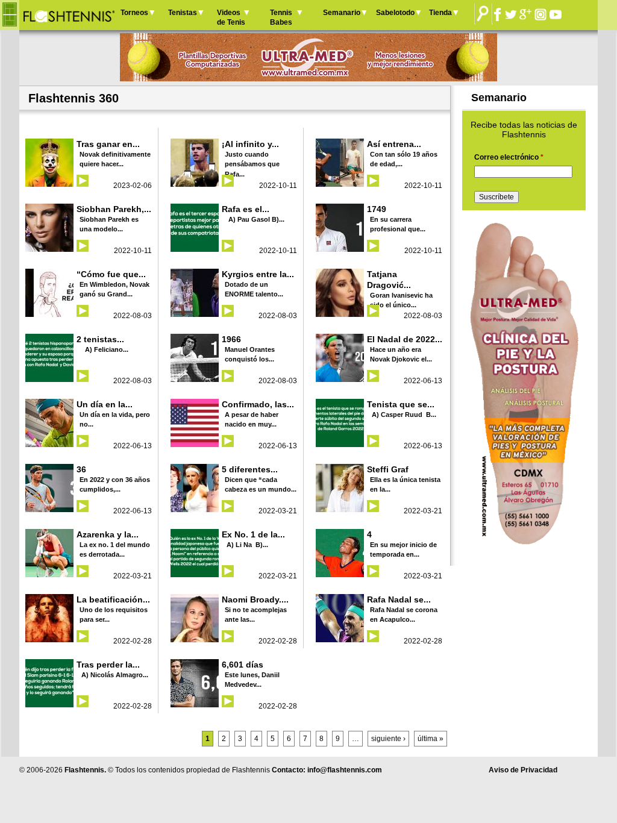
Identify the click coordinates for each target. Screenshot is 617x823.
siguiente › (388, 738)
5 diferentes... (250, 469)
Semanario (341, 12)
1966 (231, 339)
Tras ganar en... (108, 144)
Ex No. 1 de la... (253, 534)
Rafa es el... (245, 209)
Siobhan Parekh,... (114, 209)
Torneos (134, 12)
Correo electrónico (508, 157)
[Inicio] (68, 15)
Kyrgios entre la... (258, 274)
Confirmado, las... (258, 404)
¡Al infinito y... (250, 144)
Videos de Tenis (231, 17)
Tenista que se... (400, 404)
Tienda (440, 12)
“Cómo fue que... (111, 274)
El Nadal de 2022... (404, 339)
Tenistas (182, 12)
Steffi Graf (388, 469)
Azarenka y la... (108, 534)
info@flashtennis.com (344, 770)
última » (430, 738)
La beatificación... (113, 599)
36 (81, 469)
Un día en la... (105, 404)
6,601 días (242, 664)
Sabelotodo (395, 12)
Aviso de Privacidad (523, 770)
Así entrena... (394, 144)
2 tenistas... (100, 339)
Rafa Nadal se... (399, 599)
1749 (376, 209)
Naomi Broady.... (255, 599)
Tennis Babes (281, 17)
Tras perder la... (108, 664)
